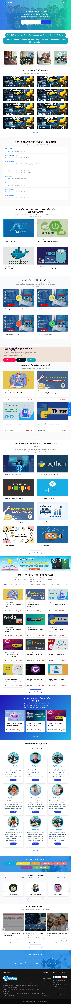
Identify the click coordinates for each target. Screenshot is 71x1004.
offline (26, 24)
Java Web (60, 864)
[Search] (63, 2)
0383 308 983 (34, 963)
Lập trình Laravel (9, 182)
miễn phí (34, 24)
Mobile (44, 584)
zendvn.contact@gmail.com (59, 994)
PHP (11, 584)
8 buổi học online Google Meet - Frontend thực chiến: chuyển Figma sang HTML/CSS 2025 (35, 40)
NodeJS (33, 584)
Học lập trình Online (46, 978)
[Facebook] (54, 977)
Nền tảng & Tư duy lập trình (12, 148)
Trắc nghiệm (9, 360)
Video (31, 360)
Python (57, 584)
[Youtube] (63, 977)
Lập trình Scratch (9, 161)
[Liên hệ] (69, 414)
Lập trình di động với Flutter (12, 155)
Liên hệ (43, 993)
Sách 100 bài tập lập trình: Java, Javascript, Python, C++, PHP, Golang (35, 35)
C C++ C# (64, 584)
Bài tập (21, 360)
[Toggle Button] (68, 3)
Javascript (17, 584)
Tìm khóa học (45, 22)
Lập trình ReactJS (9, 195)
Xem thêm (35, 132)
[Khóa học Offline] (69, 405)
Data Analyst (41, 867)
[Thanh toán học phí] (69, 411)
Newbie (9, 864)
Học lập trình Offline (46, 984)
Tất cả (5, 584)
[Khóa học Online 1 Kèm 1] (69, 408)
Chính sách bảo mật (46, 995)
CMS (38, 584)
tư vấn (41, 24)
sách (38, 24)
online (22, 24)
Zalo (21, 963)
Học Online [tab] (40, 749)
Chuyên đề (25, 584)
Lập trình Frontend (9, 168)
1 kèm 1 (30, 24)
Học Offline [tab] (31, 749)
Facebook (49, 963)
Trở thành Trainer (36, 900)
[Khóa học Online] (69, 403)
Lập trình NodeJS (9, 189)
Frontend (51, 584)
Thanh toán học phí (46, 991)
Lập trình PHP (8, 176)
